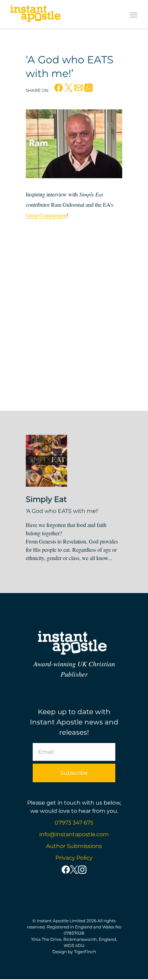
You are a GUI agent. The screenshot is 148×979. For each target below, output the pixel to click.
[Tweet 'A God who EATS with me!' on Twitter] (68, 89)
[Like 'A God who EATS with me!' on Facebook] (58, 89)
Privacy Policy (74, 857)
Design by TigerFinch (74, 951)
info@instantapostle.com (74, 834)
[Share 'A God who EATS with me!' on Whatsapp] (88, 89)
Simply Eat (46, 499)
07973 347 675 (74, 822)
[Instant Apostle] (35, 15)
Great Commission (46, 215)
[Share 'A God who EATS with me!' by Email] (78, 89)
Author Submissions (74, 846)
